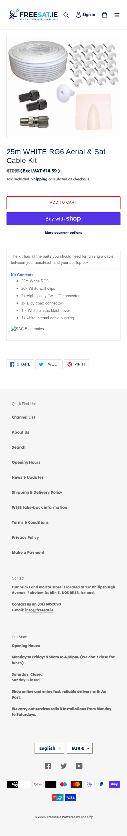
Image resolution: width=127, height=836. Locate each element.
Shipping (39, 179)
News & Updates (28, 477)
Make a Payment (28, 552)
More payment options (63, 232)
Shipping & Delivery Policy (37, 492)
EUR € (78, 748)
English (47, 748)
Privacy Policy (25, 537)
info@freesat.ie (39, 610)
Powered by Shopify (77, 817)
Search (18, 447)
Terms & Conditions (30, 522)
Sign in (90, 14)
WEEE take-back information (39, 507)
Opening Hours (26, 462)
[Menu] (117, 15)
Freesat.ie (54, 817)
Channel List (23, 417)
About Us (20, 432)
